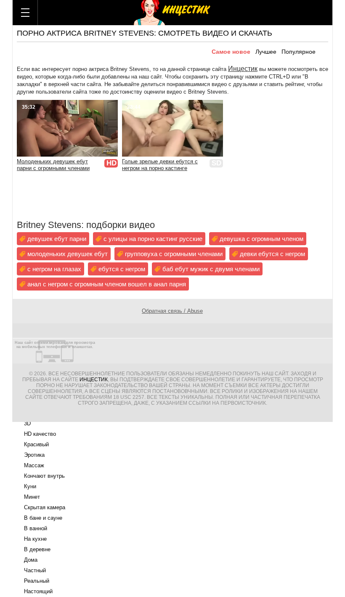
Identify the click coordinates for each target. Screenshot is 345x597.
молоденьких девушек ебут (67, 253)
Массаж (34, 465)
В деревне (37, 549)
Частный (35, 570)
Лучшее (265, 51)
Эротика (34, 455)
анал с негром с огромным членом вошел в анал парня (106, 284)
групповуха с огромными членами (174, 253)
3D (27, 423)
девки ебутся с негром (272, 253)
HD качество (40, 434)
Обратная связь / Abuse (172, 311)
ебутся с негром (121, 268)
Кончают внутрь (44, 476)
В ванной (35, 528)
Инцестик (242, 68)
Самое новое (231, 51)
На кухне (35, 539)
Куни (30, 486)
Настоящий (38, 591)
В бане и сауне (43, 518)
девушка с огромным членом (261, 238)
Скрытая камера (44, 507)
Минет (32, 497)
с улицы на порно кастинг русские (153, 238)
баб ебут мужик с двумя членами (211, 268)
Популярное (298, 51)
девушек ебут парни (56, 238)
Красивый (36, 444)
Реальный (36, 581)
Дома (30, 560)
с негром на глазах (54, 268)
